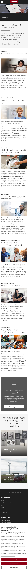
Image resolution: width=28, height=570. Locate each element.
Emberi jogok (4, 512)
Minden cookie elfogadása (14, 559)
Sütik (14, 556)
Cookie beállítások (14, 567)
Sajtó (2, 505)
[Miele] (14, 1)
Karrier (2, 507)
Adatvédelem (10, 556)
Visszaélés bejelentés (5, 510)
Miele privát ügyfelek (5, 520)
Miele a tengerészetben (6, 522)
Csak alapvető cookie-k (14, 563)
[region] (14, 546)
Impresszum (4, 556)
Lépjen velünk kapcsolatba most (14, 407)
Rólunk (2, 500)
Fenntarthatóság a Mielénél (7, 502)
